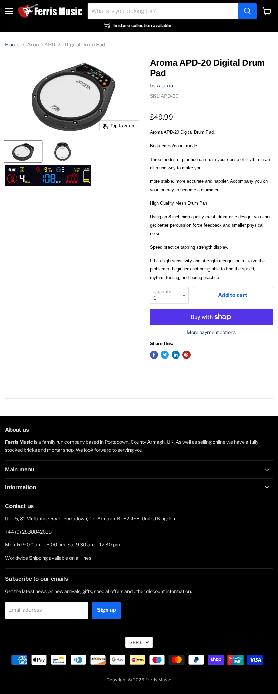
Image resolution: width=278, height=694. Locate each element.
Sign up (106, 610)
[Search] (247, 11)
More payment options (211, 332)
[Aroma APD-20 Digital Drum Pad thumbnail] (23, 151)
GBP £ (135, 642)
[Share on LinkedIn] (176, 355)
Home (12, 45)
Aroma (165, 86)
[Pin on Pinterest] (186, 355)
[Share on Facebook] (154, 355)
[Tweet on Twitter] (165, 355)
